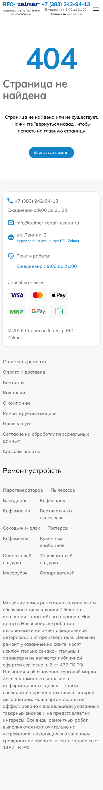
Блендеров (15, 500)
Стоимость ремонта (24, 361)
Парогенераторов (23, 490)
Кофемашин (16, 511)
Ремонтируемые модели (30, 413)
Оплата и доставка (24, 372)
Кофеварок (52, 500)
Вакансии (14, 392)
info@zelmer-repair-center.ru (48, 223)
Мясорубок (15, 573)
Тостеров (58, 528)
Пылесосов (63, 490)
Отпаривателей (57, 573)
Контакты (13, 382)
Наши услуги (17, 423)
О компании (16, 403)
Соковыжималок (21, 528)
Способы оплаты (21, 451)
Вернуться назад (50, 152)
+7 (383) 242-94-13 (65, 4)
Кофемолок (15, 538)
